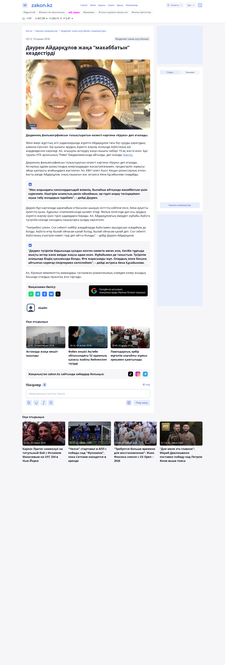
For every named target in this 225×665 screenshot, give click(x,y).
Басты (29, 30)
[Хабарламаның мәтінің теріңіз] (88, 393)
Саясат (84, 5)
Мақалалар (132, 5)
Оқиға (111, 5)
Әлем (93, 5)
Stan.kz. (128, 155)
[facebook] (44, 294)
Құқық (120, 5)
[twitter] (58, 294)
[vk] (51, 294)
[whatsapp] (31, 294)
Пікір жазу (142, 402)
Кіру (148, 384)
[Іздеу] (200, 5)
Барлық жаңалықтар (47, 30)
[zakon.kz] (41, 5)
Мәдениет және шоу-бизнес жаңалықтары (83, 30)
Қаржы (101, 5)
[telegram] (38, 294)
